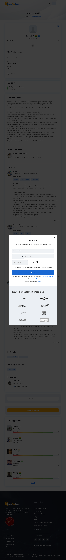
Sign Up (33, 272)
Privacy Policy (34, 278)
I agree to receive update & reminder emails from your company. (33, 267)
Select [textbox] (14, 256)
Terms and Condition (47, 276)
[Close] (54, 237)
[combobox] (18, 256)
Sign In (39, 281)
